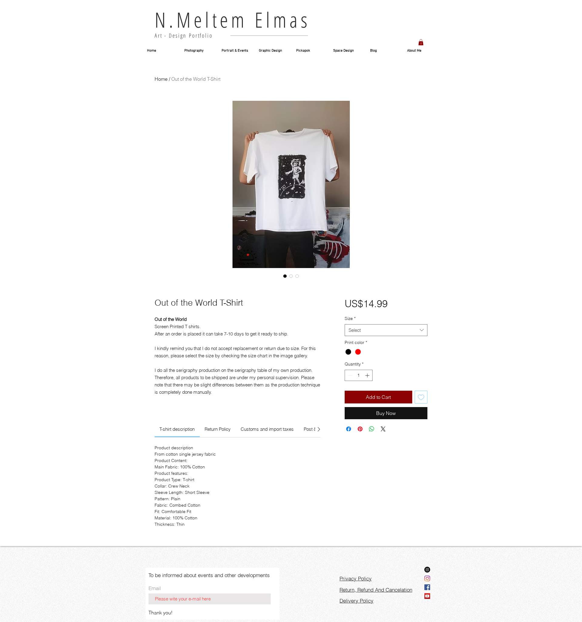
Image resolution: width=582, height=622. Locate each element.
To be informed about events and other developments (209, 575)
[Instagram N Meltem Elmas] (427, 578)
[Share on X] (383, 429)
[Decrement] (349, 375)
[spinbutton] (358, 375)
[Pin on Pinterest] (360, 429)
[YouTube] (427, 596)
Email (155, 588)
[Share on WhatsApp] (371, 429)
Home (161, 79)
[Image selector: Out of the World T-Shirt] (285, 276)
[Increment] (368, 375)
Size (350, 318)
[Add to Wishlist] (421, 397)
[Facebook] (427, 587)
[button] (420, 42)
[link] (177, 429)
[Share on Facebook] (348, 429)
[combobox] (386, 330)
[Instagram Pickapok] (427, 570)
